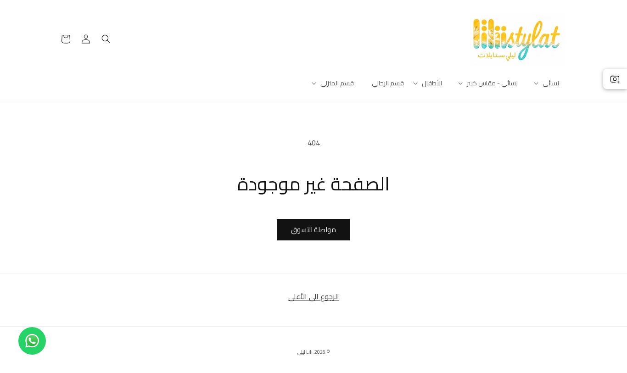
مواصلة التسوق (313, 229)
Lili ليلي (305, 351)
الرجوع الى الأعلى (313, 296)
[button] (550, 83)
